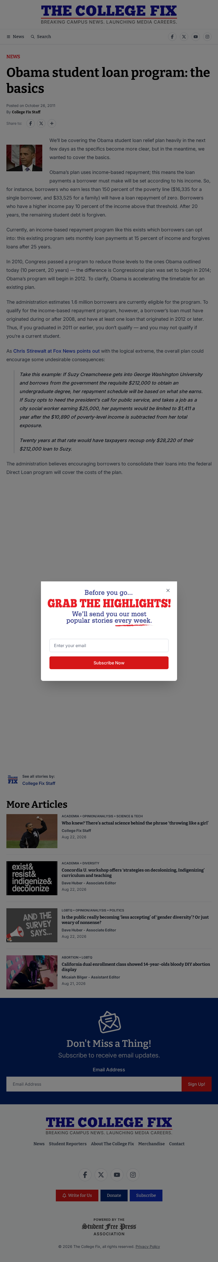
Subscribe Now (109, 662)
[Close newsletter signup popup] (168, 590)
